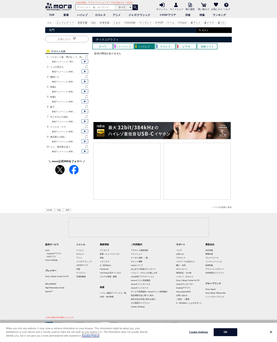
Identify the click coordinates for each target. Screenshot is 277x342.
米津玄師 (104, 22)
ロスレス (100, 15)
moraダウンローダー (185, 284)
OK (225, 332)
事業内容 (209, 254)
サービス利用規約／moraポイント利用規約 (149, 292)
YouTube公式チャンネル (110, 273)
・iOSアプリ (50, 257)
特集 (202, 15)
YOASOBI (130, 22)
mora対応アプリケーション (142, 277)
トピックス (104, 261)
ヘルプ (226, 9)
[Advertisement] (127, 171)
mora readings (51, 260)
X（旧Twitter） (106, 265)
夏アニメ (195, 22)
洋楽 (188, 15)
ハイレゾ (82, 15)
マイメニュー (176, 9)
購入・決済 (181, 265)
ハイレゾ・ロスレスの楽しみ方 (144, 273)
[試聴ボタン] (84, 61)
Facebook (104, 269)
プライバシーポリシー (214, 269)
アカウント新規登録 (139, 250)
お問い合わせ (181, 295)
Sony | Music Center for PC (57, 276)
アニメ (117, 15)
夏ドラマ (209, 22)
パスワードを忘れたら (185, 261)
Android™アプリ (183, 288)
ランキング (219, 15)
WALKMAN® (50, 284)
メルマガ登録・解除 (108, 277)
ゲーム (170, 22)
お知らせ (180, 254)
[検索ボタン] (135, 7)
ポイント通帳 (136, 261)
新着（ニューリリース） (110, 254)
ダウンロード (181, 269)
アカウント (181, 258)
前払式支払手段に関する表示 (143, 299)
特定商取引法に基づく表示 (142, 295)
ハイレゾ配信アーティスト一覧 (113, 293)
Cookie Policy (91, 335)
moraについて (137, 265)
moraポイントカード (139, 288)
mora (47, 250)
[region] (138, 332)
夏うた (221, 22)
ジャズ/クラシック (139, 15)
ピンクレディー (65, 22)
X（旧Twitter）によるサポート (189, 303)
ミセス (117, 22)
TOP (51, 15)
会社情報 (209, 250)
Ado (93, 22)
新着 (66, 15)
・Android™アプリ (53, 254)
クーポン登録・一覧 (139, 258)
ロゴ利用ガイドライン (140, 303)
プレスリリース (212, 258)
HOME (49, 210)
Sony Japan (210, 289)
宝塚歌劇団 (81, 277)
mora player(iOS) (183, 292)
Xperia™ (49, 291)
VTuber (182, 22)
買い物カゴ (203, 9)
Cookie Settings (138, 307)
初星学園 (82, 22)
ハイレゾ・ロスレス (184, 277)
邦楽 (59, 210)
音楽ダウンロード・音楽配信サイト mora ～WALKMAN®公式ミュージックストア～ (59, 6)
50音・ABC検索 (107, 297)
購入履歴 (190, 9)
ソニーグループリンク (214, 297)
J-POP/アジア (168, 15)
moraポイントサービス (140, 284)
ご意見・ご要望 (182, 299)
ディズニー (145, 22)
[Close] (271, 332)
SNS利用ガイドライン (214, 273)
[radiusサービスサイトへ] (162, 130)
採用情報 (209, 265)
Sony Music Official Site (215, 293)
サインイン (162, 9)
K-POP (159, 22)
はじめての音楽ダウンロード (143, 269)
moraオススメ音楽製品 (140, 280)
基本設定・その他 (183, 273)
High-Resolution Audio (54, 288)
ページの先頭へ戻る (222, 207)
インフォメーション (213, 261)
